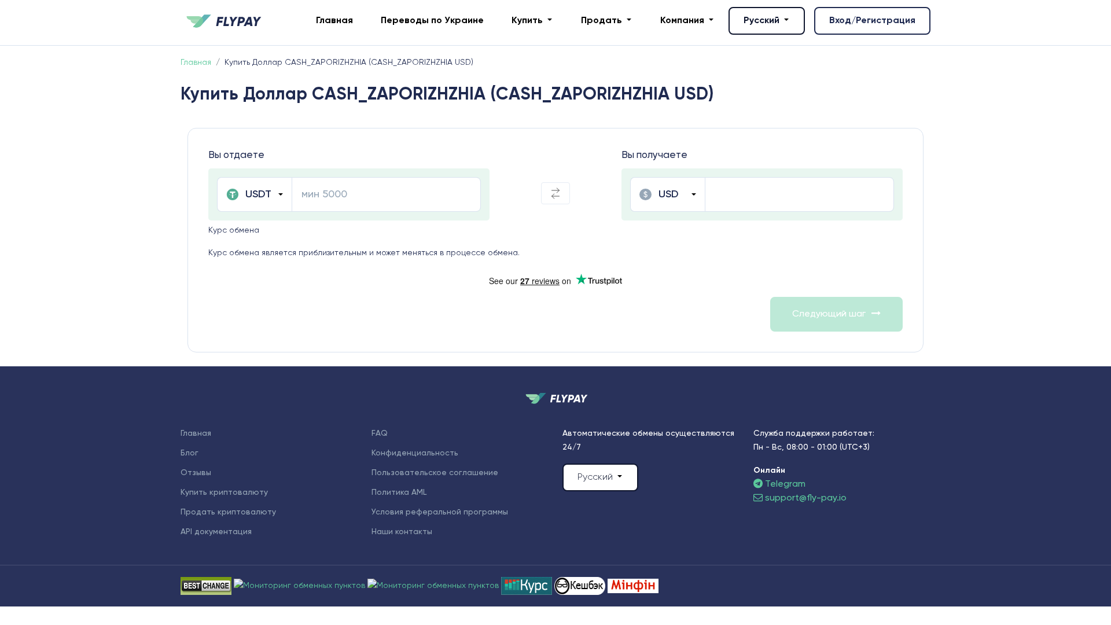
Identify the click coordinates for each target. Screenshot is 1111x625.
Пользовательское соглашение (434, 473)
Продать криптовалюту (228, 512)
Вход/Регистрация (872, 20)
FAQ (379, 433)
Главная (334, 20)
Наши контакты (401, 532)
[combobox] (254, 194)
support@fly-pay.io (806, 498)
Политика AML (398, 492)
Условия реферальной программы (439, 512)
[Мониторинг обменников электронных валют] (527, 586)
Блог (189, 453)
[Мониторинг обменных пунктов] (633, 586)
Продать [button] (602, 20)
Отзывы (196, 473)
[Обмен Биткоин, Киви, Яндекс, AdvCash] (581, 586)
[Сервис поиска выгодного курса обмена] (434, 586)
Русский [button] (763, 20)
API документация (216, 532)
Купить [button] (528, 20)
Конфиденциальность (414, 453)
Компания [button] (683, 20)
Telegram (784, 484)
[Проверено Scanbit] (300, 586)
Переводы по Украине (432, 20)
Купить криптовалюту (224, 492)
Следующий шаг (829, 314)
